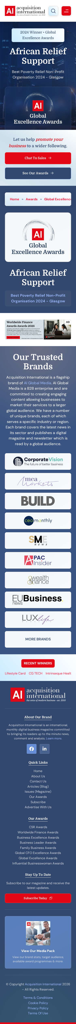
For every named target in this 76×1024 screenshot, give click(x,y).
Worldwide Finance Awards (38, 832)
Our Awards (38, 797)
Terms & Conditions (38, 998)
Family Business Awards (38, 848)
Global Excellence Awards (38, 858)
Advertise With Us (38, 807)
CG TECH (31, 673)
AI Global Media (37, 383)
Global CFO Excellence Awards (38, 853)
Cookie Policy (38, 1003)
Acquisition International (43, 984)
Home (14, 199)
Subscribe (38, 802)
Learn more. (54, 738)
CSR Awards (38, 827)
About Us (38, 776)
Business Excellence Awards (38, 837)
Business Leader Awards (38, 842)
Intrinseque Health (54, 673)
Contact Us (38, 781)
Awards (32, 199)
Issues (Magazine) (38, 791)
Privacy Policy (38, 1008)
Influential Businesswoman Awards (38, 863)
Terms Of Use (38, 1013)
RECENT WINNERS (38, 663)
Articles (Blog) (38, 786)
